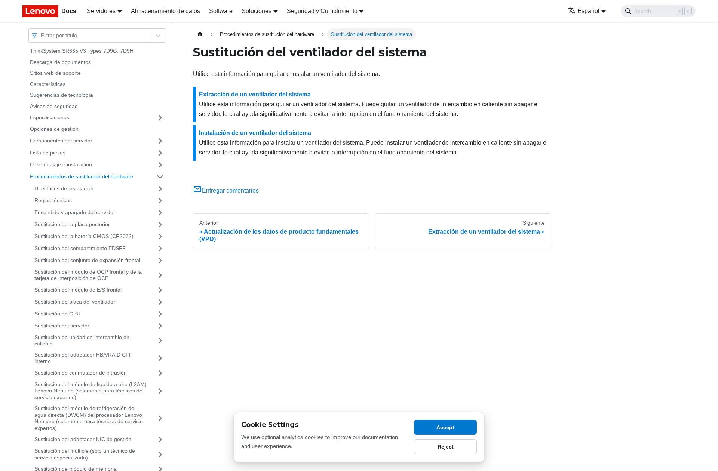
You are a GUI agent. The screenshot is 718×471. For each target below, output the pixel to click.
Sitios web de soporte (55, 73)
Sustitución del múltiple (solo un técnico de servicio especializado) (84, 454)
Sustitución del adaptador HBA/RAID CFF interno (83, 358)
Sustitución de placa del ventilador (74, 302)
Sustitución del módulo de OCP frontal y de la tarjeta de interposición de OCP (88, 275)
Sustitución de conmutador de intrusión (80, 373)
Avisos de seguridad (54, 106)
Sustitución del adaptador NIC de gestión (82, 439)
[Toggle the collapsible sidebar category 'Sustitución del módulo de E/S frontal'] (160, 290)
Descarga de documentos (60, 62)
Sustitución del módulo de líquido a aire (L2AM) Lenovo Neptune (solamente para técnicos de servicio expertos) (90, 390)
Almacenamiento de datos (165, 11)
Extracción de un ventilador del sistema (255, 94)
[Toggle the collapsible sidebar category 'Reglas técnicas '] (160, 201)
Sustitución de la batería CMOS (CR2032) (84, 236)
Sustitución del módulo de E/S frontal (78, 290)
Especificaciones (49, 117)
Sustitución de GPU (57, 314)
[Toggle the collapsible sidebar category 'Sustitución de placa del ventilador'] (160, 302)
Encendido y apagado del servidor (74, 212)
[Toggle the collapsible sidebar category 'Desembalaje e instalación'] (160, 165)
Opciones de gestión (54, 129)
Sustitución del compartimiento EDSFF (80, 248)
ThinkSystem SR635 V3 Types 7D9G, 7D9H (82, 51)
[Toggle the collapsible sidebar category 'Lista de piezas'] (160, 153)
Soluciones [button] (256, 11)
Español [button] (588, 11)
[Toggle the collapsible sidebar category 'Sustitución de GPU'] (160, 314)
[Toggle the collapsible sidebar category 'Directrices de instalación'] (160, 189)
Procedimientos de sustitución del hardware (81, 176)
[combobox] (41, 35)
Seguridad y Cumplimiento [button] (322, 11)
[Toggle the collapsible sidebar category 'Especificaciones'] (160, 118)
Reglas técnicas (53, 200)
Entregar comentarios (230, 190)
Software (221, 11)
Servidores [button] (101, 11)
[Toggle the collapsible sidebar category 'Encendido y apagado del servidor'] (160, 213)
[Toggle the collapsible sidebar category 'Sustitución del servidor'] (160, 326)
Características (47, 84)
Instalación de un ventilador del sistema (255, 133)
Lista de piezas (47, 153)
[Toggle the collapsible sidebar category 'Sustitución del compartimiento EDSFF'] (160, 249)
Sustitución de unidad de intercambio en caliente (81, 340)
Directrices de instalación (63, 188)
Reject (446, 447)
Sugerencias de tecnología (61, 95)
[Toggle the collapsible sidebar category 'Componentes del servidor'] (160, 141)
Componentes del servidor (61, 141)
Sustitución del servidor (61, 326)
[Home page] (200, 34)
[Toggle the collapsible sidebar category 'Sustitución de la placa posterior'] (160, 225)
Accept (445, 427)
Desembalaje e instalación (61, 164)
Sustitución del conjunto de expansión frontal (87, 260)
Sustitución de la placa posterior (72, 224)
